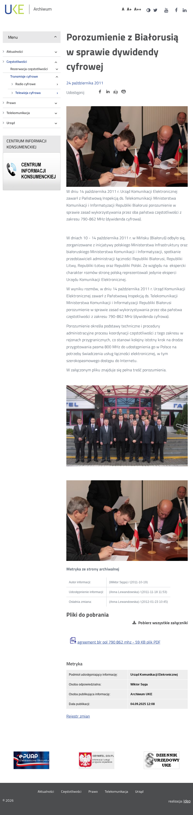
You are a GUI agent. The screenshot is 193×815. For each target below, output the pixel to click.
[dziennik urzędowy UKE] (161, 760)
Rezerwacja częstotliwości (29, 69)
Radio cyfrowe (25, 84)
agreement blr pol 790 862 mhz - (118, 642)
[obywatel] (96, 760)
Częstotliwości (17, 61)
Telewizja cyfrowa (28, 92)
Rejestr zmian (78, 716)
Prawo (11, 102)
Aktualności (15, 51)
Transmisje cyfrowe (24, 76)
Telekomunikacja (18, 112)
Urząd (11, 123)
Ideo (186, 801)
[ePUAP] (31, 760)
